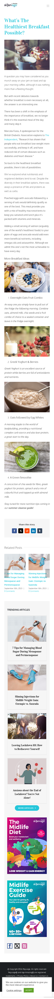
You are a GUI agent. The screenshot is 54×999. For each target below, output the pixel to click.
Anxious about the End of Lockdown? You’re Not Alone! (27, 794)
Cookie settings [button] (14, 990)
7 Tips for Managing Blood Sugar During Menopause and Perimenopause (27, 651)
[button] (6, 573)
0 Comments (9, 591)
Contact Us (43, 976)
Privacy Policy (23, 976)
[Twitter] (17, 946)
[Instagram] (24, 946)
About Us (34, 976)
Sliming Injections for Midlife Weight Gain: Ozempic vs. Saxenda (27, 700)
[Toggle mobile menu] (48, 5)
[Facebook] (9, 946)
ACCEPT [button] (28, 990)
